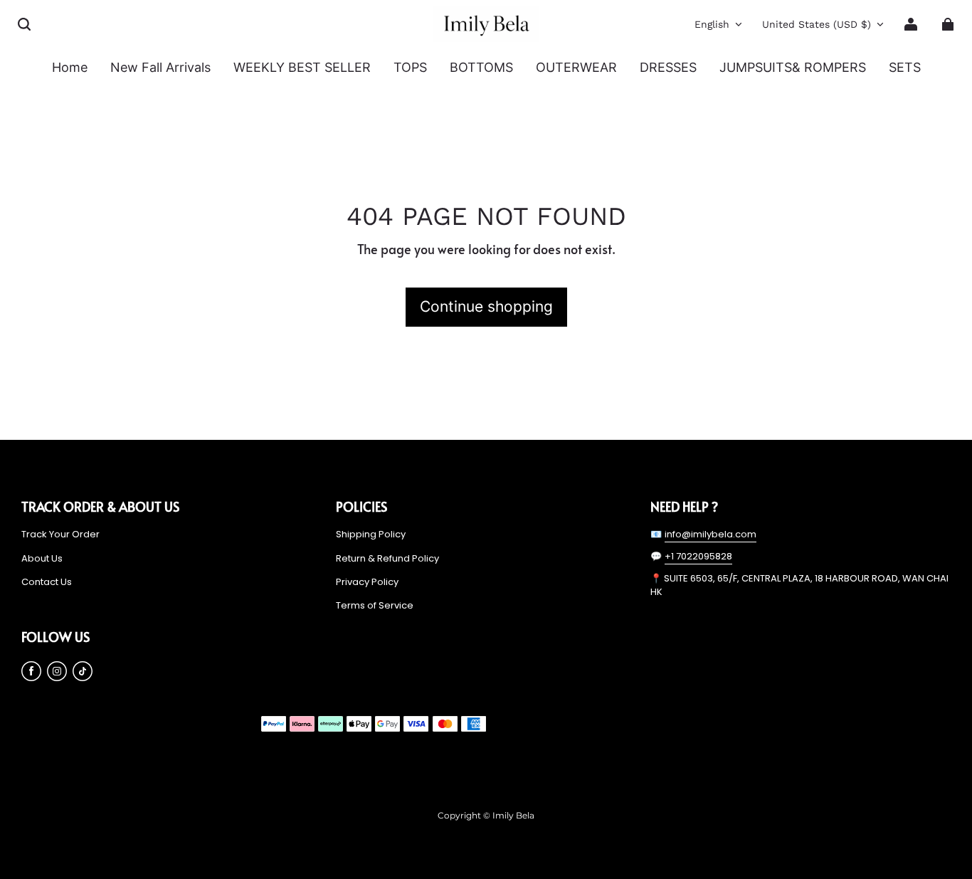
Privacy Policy (367, 582)
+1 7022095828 (698, 556)
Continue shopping (486, 306)
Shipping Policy (371, 534)
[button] (24, 24)
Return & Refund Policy (387, 558)
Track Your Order (60, 534)
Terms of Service (374, 605)
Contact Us (46, 582)
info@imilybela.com (710, 534)
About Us (42, 558)
